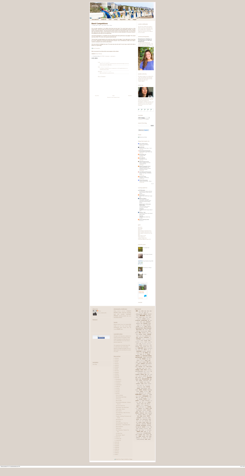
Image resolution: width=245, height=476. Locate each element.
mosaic (104, 25)
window (144, 437)
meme (145, 383)
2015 (116, 374)
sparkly (149, 417)
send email (113, 56)
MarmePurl (100, 71)
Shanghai (146, 411)
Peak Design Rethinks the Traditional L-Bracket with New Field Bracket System (145, 168)
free (140, 358)
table (150, 422)
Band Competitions (100, 24)
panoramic (144, 394)
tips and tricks (146, 428)
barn (142, 323)
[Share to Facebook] (95, 58)
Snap (99, 67)
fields (141, 354)
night (150, 391)
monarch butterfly (147, 385)
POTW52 (149, 399)
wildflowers (138, 437)
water (140, 436)
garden (146, 360)
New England (146, 391)
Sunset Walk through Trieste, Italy (145, 151)
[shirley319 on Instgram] (152, 111)
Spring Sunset (118, 428)
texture (120, 317)
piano (150, 396)
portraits (141, 399)
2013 (116, 377)
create (151, 346)
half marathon (144, 365)
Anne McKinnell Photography (145, 171)
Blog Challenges (147, 328)
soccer (144, 416)
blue (143, 329)
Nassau (137, 391)
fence (138, 354)
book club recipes (144, 331)
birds (145, 326)
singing (150, 414)
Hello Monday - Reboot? (120, 435)
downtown (144, 351)
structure (146, 420)
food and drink (138, 357)
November (118, 381)
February (118, 438)
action (143, 317)
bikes (143, 326)
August (117, 386)
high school (139, 368)
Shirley (137, 413)
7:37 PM (102, 56)
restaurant (146, 405)
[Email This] (92, 58)
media (142, 383)
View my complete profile (101, 312)
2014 (116, 375)
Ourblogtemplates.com (14, 466)
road (137, 406)
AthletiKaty (141, 208)
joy (147, 375)
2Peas (137, 315)
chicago (124, 327)
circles (137, 343)
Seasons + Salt (142, 212)
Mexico (141, 385)
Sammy (140, 408)
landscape (149, 377)
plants (142, 397)
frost (147, 358)
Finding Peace (118, 414)
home (141, 369)
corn (148, 346)
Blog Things (139, 329)
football (144, 357)
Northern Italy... (141, 291)
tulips (145, 431)
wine (147, 437)
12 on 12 (149, 314)
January (117, 440)
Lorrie (99, 62)
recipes (142, 403)
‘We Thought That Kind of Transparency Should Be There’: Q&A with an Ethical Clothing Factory (145, 201)
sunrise (139, 422)
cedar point (141, 337)
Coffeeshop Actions (146, 345)
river (150, 405)
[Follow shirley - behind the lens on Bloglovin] (143, 130)
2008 (116, 449)
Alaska (150, 317)
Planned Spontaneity (143, 180)
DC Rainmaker (142, 190)
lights (137, 380)
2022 (116, 361)
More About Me (95, 19)
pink (137, 397)
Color (151, 345)
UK (149, 431)
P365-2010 (138, 394)
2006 (116, 452)
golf (136, 363)
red (145, 403)
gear (149, 360)
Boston (119, 324)
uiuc (147, 431)
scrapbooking (139, 409)
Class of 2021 (149, 343)
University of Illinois (139, 433)
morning (120, 315)
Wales (137, 436)
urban (122, 329)
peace (147, 394)
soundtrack (139, 417)
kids (136, 377)
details (142, 349)
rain (142, 402)
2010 (116, 445)
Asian (151, 320)
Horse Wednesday (139, 371)
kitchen (139, 377)
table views (138, 423)
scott (150, 408)
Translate (147, 119)
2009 (116, 447)
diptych (145, 349)
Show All (152, 183)
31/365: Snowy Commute (147, 254)
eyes (141, 352)
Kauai (150, 375)
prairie (137, 400)
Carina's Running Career (144, 219)
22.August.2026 (142, 155)
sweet (147, 422)
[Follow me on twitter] (142, 111)
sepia (143, 411)
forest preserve (149, 357)
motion (149, 388)
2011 (116, 443)
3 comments (107, 56)
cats (137, 337)
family (146, 352)
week (147, 436)
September (118, 384)
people (150, 394)
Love (138, 382)
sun (136, 422)
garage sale (142, 360)
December (118, 379)
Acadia (140, 317)
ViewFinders (141, 147)
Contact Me (103, 19)
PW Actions (147, 400)
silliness (144, 414)
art (148, 320)
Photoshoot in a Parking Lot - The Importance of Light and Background (145, 40)
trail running (149, 430)
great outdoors (149, 363)
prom (140, 400)
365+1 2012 (148, 315)
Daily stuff (140, 348)
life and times (145, 379)
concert (144, 346)
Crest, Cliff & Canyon (143, 143)
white (150, 436)
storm (140, 420)
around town (144, 320)
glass (150, 362)
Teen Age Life (138, 426)
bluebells (146, 329)
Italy (130, 324)
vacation (140, 434)
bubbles (150, 332)
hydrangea (148, 371)
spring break (145, 419)
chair (150, 337)
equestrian (149, 351)
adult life (147, 317)
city (130, 327)
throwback (141, 428)
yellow (149, 439)
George (144, 362)
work (146, 439)
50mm (137, 317)
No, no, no (141, 220)
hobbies (149, 368)
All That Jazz (118, 398)
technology (149, 425)
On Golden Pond (119, 433)
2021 (116, 363)
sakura (137, 408)
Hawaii (144, 366)
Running (115, 19)
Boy (102, 25)
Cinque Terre (123, 324)
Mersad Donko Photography (144, 150)
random (149, 402)
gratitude (143, 363)
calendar (149, 334)
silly (147, 414)
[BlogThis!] (93, 58)
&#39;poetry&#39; (139, 314)
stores (137, 420)
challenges (128, 314)
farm (150, 352)
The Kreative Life (142, 154)
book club (138, 331)
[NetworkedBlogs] (101, 336)
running (149, 406)
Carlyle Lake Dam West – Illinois (145, 181)
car (143, 335)
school (110, 25)
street (143, 420)
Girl (147, 362)
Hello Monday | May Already (121, 397)
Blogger (134, 19)
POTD (116, 312)
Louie (150, 380)
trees (142, 431)
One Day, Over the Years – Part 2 (145, 148)
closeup (137, 345)
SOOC (119, 312)
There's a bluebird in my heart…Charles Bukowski (145, 163)
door (150, 349)
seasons (149, 409)
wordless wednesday (140, 439)
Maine (148, 382)
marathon (138, 383)
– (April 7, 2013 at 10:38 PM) (105, 62)
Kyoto (143, 377)
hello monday (149, 366)
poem (145, 397)
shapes (150, 411)
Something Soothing (143, 159)
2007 (116, 450)
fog (141, 355)
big (140, 326)
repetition (138, 405)
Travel (110, 19)
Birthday (149, 326)
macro (141, 382)
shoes (146, 413)
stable (150, 419)
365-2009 (142, 315)
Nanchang (150, 389)
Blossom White (119, 400)
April (117, 393)
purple (143, 400)
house (145, 371)
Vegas (130, 325)
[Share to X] (94, 58)
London (115, 325)
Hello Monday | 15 (119, 419)
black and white (139, 328)
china (128, 327)
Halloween (149, 365)
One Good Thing (142, 176)
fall (143, 352)
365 (137, 311)
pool (137, 399)
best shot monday (119, 314)
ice (151, 371)
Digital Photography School (144, 166)
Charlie (142, 340)
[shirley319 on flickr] (139, 111)
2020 (116, 365)
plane (139, 397)
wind (141, 437)
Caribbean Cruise (148, 335)
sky (138, 416)
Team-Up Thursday (126, 312)
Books (149, 331)
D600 (136, 348)
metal (138, 385)
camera (137, 335)
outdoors (149, 392)
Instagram (129, 310)
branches (144, 332)
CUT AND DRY (142, 158)
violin (151, 434)
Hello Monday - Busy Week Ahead (122, 407)
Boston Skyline (119, 410)
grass (139, 363)
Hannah (140, 366)
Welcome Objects (142, 198)
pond (150, 397)
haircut (140, 365)
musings (145, 389)
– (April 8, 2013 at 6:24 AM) (104, 66)
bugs (137, 334)
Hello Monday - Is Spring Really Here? (123, 424)
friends (144, 359)
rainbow (145, 402)
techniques (116, 317)
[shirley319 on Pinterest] (145, 111)
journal (144, 375)
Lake (145, 377)
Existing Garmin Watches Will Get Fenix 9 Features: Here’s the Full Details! (145, 192)
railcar (140, 402)
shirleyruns (142, 413)
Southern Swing (144, 417)
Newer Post (97, 95)
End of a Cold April (119, 395)
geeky (137, 362)
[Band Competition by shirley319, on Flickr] (96, 48)
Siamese (150, 413)
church (145, 341)
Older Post (130, 95)
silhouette (140, 414)
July (117, 388)
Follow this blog (101, 337)
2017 (116, 370)
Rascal (138, 403)
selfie (137, 411)
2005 (116, 454)
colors (141, 346)
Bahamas (115, 324)
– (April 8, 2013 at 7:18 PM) (106, 71)
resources (142, 405)
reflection (148, 403)
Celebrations (146, 337)
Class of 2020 (144, 343)
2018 (116, 368)
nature (141, 391)
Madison (145, 382)
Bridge (148, 332)
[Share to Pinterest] (97, 58)
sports (137, 419)
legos (140, 379)
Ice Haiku (144, 274)
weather (143, 436)
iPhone (116, 316)
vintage (147, 434)
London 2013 (145, 380)
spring (141, 419)
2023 (116, 360)
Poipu (148, 397)
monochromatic (139, 386)
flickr (129, 19)
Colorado (127, 324)
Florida (148, 354)
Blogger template (4, 466)
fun (149, 358)
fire (143, 354)
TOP (244, 466)
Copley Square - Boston (120, 409)
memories (149, 383)
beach (121, 327)
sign (136, 414)
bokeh (150, 329)
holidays (138, 369)
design (139, 349)
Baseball (145, 323)
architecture (116, 327)
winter (150, 437)
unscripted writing (147, 433)
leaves (137, 379)
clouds (140, 345)
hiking (143, 368)
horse (145, 369)
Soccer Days (118, 421)
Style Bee (141, 215)
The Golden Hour (146, 247)
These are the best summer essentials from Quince (144, 207)
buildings (140, 334)
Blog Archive (122, 19)
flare (145, 354)
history (146, 368)
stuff (150, 420)
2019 (116, 367)
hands (136, 366)
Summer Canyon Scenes (144, 144)
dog (148, 349)
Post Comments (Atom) (115, 97)
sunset (143, 422)
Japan (148, 374)
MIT (143, 385)
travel (118, 329)
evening (137, 352)
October (117, 382)
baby (141, 321)
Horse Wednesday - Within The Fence (123, 412)
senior (140, 411)
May (117, 391)
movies (136, 389)
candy (140, 335)
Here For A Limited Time (120, 405)
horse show (150, 369)
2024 (116, 358)
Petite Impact (142, 194)
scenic (144, 408)
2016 (116, 372)
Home (114, 95)
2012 (116, 442)
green (137, 365)
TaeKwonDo (144, 423)
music (108, 25)
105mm (145, 314)
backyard (148, 321)
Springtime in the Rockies (144, 177)
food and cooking (147, 355)
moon (144, 386)
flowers (138, 355)
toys (139, 430)
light (151, 379)
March (117, 436)
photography (145, 396)
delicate (145, 348)
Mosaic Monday (99, 53)
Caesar (144, 334)
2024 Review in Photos (147, 267)
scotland (115, 329)
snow (141, 416)
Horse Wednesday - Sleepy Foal (122, 423)
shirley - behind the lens (103, 5)
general (140, 362)
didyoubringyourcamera (144, 161)
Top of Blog (95, 364)
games (138, 360)
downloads (139, 351)
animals (144, 318)
